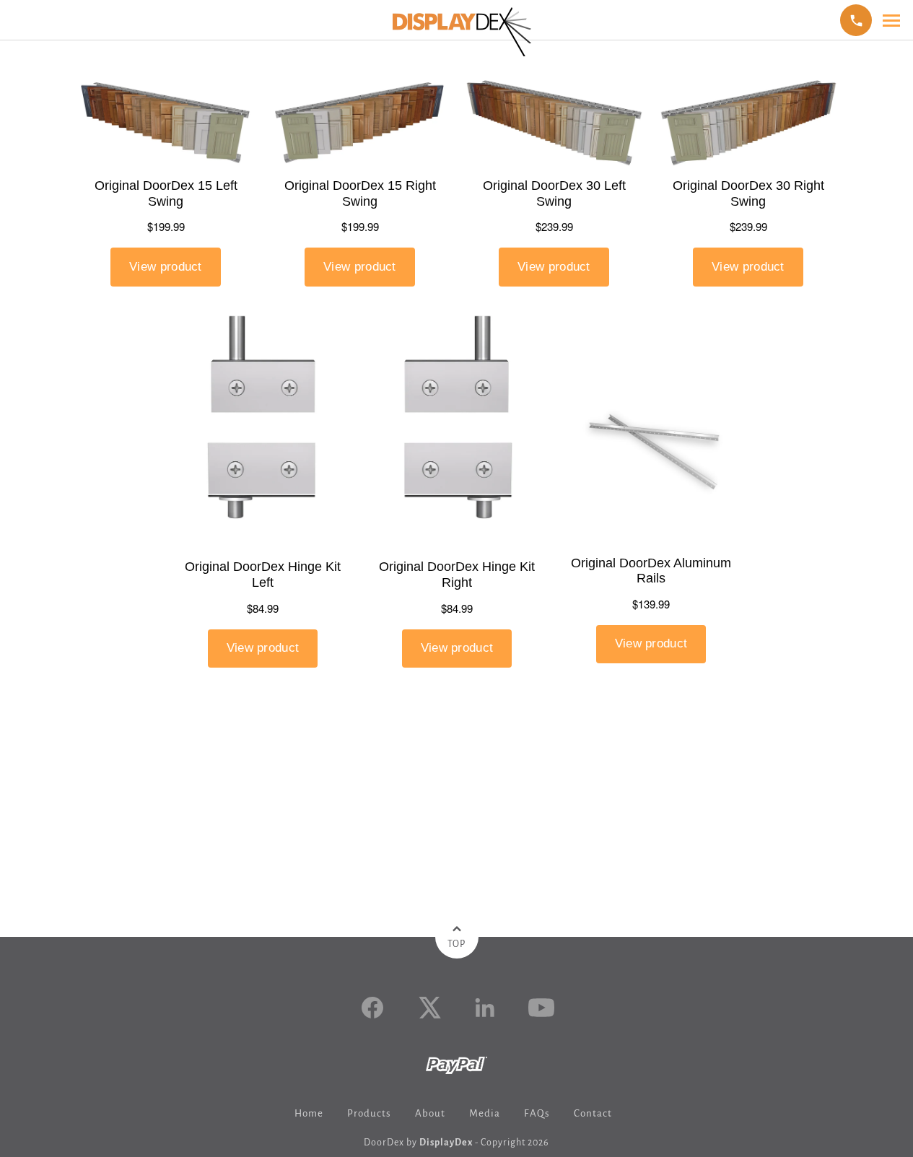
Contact (593, 1113)
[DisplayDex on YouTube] (541, 1008)
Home (308, 1113)
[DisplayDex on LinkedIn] (485, 1008)
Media (484, 1113)
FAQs (537, 1113)
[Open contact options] (856, 20)
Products (369, 1113)
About (430, 1113)
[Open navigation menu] (891, 20)
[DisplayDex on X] (429, 1008)
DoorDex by (418, 1143)
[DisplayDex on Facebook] (372, 1008)
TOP (456, 944)
